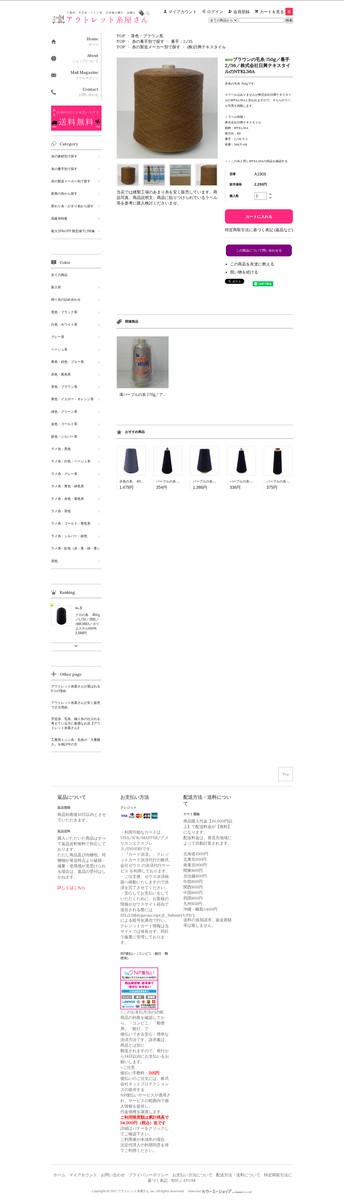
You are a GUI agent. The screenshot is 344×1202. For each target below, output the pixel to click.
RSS (174, 1180)
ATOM (189, 1180)
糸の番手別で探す (148, 41)
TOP (121, 35)
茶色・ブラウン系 (147, 35)
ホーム (59, 1174)
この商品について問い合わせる (259, 250)
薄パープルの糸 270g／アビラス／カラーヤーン (160, 394)
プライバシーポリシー (148, 1174)
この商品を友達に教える (252, 263)
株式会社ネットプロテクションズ (144, 1084)
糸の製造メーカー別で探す (156, 46)
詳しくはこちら (71, 887)
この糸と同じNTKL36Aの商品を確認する (259, 161)
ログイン (215, 11)
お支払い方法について (192, 1174)
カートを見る (275, 11)
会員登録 (241, 11)
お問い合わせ (113, 1174)
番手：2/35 (181, 41)
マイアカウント (182, 11)
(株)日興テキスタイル (206, 46)
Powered (194, 1191)
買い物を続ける (244, 271)
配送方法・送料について (238, 1174)
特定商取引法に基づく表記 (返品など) (259, 229)
